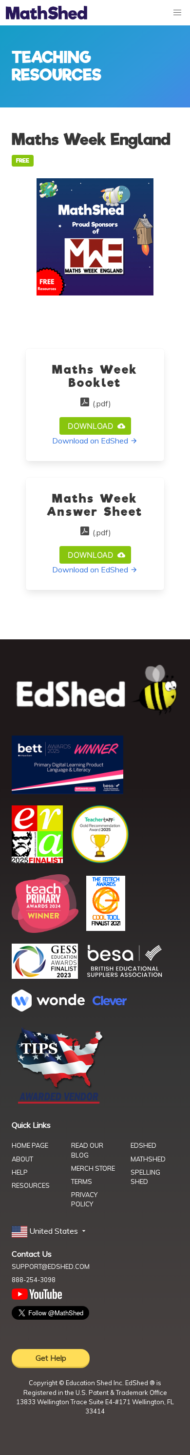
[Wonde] (48, 1008)
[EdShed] (95, 690)
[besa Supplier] (125, 976)
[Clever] (110, 1002)
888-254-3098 (34, 1280)
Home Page (30, 1145)
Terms (81, 1181)
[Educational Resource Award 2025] (37, 860)
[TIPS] (59, 1103)
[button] (50, 1231)
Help (20, 1172)
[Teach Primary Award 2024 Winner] (45, 930)
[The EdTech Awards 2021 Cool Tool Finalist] (105, 928)
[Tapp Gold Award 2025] (100, 860)
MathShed (148, 1159)
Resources (31, 1185)
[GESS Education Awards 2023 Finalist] (45, 976)
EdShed (143, 1145)
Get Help (51, 1358)
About (22, 1159)
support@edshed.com (51, 1266)
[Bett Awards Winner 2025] (67, 791)
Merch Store (93, 1168)
